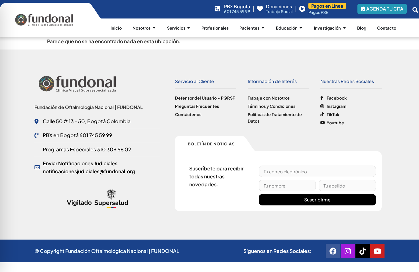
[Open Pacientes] (263, 28)
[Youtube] (377, 251)
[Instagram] (348, 251)
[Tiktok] (362, 251)
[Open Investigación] (344, 28)
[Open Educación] (301, 28)
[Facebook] (333, 251)
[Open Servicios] (189, 28)
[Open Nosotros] (154, 28)
